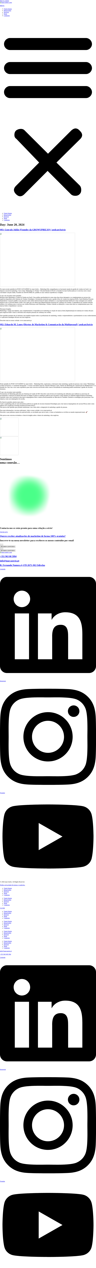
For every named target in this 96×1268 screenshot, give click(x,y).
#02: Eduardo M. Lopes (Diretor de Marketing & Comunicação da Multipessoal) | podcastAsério (46, 324)
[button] (48, 114)
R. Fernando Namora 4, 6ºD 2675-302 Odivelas (22, 565)
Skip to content (4, 1)
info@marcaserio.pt (9, 561)
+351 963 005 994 (5, 954)
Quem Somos (8, 9)
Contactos (7, 15)
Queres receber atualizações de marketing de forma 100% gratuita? (33, 536)
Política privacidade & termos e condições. (12, 885)
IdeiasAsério (7, 10)
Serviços (6, 12)
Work (5, 14)
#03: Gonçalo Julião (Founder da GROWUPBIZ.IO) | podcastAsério (33, 229)
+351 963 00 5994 (8, 556)
